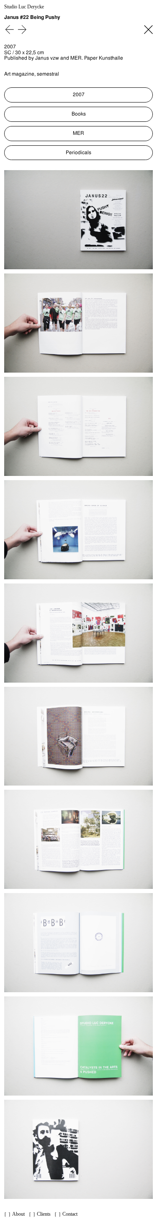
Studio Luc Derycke (24, 7)
